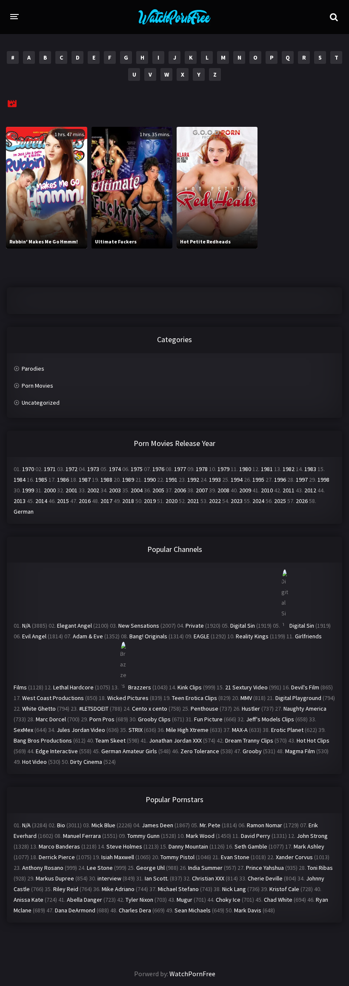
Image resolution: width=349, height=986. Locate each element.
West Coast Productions (53, 698)
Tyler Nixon (139, 899)
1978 (202, 469)
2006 (180, 490)
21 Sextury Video (246, 687)
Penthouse (204, 708)
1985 (41, 479)
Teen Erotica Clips (194, 698)
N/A (26, 625)
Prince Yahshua (265, 868)
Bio (61, 825)
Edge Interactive (57, 751)
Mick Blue (103, 825)
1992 (193, 479)
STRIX (136, 730)
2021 (193, 501)
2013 (20, 501)
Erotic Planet (287, 730)
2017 (106, 501)
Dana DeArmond (75, 910)
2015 (63, 501)
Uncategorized (41, 402)
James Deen (157, 825)
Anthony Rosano (42, 868)
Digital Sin (242, 625)
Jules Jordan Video (81, 730)
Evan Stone (235, 857)
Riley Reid (65, 889)
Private (195, 625)
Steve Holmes (124, 846)
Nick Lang (234, 889)
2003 (115, 490)
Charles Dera (135, 910)
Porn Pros (101, 719)
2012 (310, 490)
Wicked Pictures (128, 698)
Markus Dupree (55, 878)
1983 (310, 469)
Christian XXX (208, 878)
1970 (28, 469)
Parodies (33, 368)
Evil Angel (34, 636)
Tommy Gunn (143, 836)
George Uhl (150, 868)
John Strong (312, 836)
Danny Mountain (188, 846)
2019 (150, 501)
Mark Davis (247, 910)
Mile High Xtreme (187, 730)
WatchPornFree (192, 973)
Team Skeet (110, 740)
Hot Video (34, 762)
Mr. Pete (210, 825)
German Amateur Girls (129, 751)
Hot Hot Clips (313, 740)
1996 (280, 479)
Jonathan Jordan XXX (175, 740)
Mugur (184, 899)
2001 (71, 490)
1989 (128, 479)
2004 (137, 490)
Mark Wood (200, 836)
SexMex (23, 730)
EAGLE (201, 636)
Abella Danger (84, 899)
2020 (171, 501)
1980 (245, 469)
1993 (215, 479)
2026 (302, 501)
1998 (323, 479)
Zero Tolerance (199, 751)
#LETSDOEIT (94, 708)
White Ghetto (39, 708)
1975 (137, 469)
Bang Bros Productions (43, 740)
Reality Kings (252, 636)
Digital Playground (298, 698)
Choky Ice (228, 899)
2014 (41, 501)
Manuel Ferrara (82, 836)
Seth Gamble (251, 846)
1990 (150, 479)
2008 (223, 490)
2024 (258, 501)
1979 (223, 469)
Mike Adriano (118, 889)
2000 (50, 490)
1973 (93, 469)
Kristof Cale (284, 889)
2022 (215, 501)
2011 (289, 490)
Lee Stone (100, 868)
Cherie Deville (265, 878)
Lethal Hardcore (73, 687)
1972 (71, 469)
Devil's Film (305, 687)
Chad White (278, 899)
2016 (85, 501)
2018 (128, 501)
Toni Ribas (320, 868)
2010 (267, 490)
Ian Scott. (157, 878)
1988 (106, 479)
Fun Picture (208, 719)
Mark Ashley (309, 846)
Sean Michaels (192, 910)
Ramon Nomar (264, 825)
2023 (237, 501)
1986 (63, 479)
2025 (280, 501)
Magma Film (300, 751)
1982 (289, 469)
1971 (50, 469)
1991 (171, 479)
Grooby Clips (154, 719)
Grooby (252, 751)
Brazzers (139, 687)
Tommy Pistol (177, 857)
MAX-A (240, 730)
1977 (180, 469)
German (24, 511)
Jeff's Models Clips (270, 719)
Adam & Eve (88, 636)
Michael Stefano (178, 889)
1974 (115, 469)
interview (109, 878)
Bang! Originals (148, 636)
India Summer (205, 868)
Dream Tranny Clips (249, 740)
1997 (302, 479)
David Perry (255, 836)
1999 (28, 490)
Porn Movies (37, 385)
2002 (93, 490)
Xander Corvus (294, 857)
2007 (202, 490)
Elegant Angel (74, 625)
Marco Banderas (59, 846)
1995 (258, 479)
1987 (85, 479)
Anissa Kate (28, 899)
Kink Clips (189, 687)
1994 (237, 479)
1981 (267, 469)
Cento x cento (149, 708)
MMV (246, 698)
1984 (20, 479)
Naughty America (304, 708)
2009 (245, 490)
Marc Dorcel (51, 719)
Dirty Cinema (86, 762)
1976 (158, 469)
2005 (158, 490)
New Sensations (138, 625)
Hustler (251, 708)
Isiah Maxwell (117, 857)
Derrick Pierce (57, 857)
